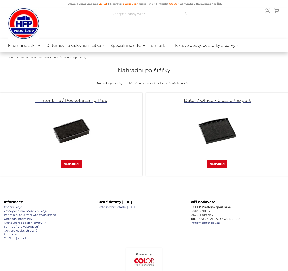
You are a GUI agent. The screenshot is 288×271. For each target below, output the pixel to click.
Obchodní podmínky (18, 219)
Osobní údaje (13, 207)
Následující (71, 164)
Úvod (11, 57)
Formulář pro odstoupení (21, 226)
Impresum (11, 234)
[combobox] (150, 14)
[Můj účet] (268, 11)
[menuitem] (23, 45)
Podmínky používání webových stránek (30, 215)
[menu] (144, 45)
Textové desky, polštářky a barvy (39, 57)
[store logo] (23, 23)
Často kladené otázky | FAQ (116, 207)
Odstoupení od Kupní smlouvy (25, 222)
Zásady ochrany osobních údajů (25, 211)
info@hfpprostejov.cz (205, 222)
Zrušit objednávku (16, 238)
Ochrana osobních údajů (20, 230)
